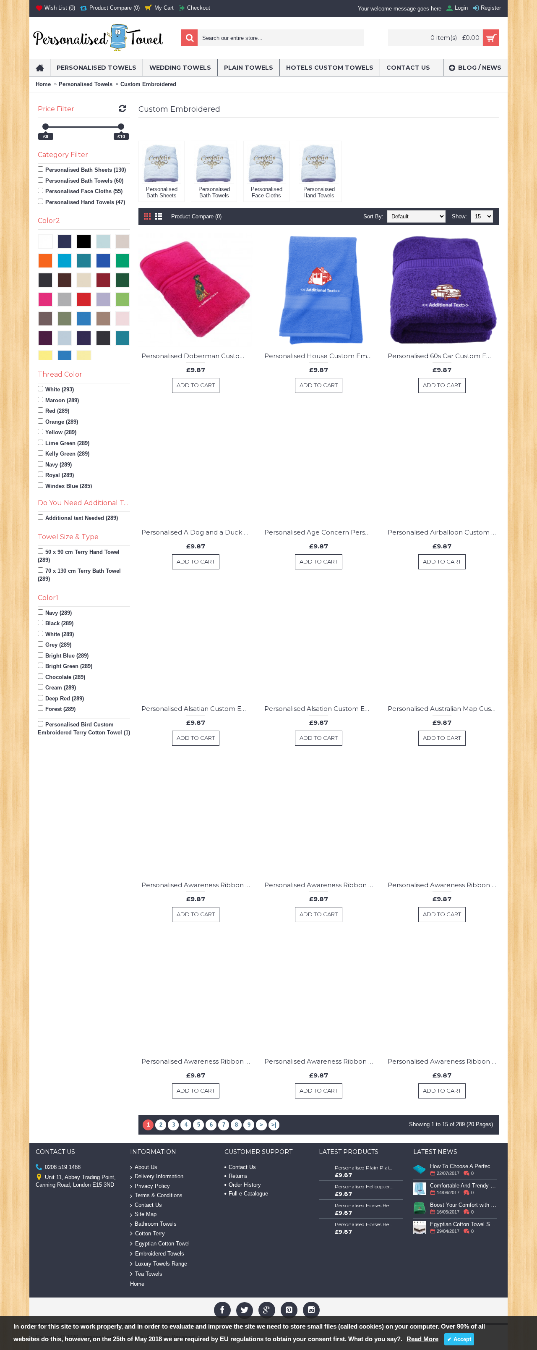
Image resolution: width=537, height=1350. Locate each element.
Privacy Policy (152, 1186)
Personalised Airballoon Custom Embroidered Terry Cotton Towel (443, 532)
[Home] (39, 67)
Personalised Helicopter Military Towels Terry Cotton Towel (364, 1186)
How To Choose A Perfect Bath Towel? (463, 1166)
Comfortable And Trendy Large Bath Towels (463, 1185)
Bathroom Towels (156, 1224)
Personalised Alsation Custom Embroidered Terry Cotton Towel (320, 709)
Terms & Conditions (158, 1195)
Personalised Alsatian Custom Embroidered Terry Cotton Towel (197, 709)
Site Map (145, 1214)
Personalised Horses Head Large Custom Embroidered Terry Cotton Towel (364, 1224)
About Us (146, 1167)
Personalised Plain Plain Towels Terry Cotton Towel (364, 1167)
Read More (422, 1338)
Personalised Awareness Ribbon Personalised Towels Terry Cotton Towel (197, 885)
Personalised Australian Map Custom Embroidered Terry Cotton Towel (443, 709)
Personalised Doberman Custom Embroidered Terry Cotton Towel (197, 356)
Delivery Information (159, 1176)
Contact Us (148, 1205)
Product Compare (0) (196, 216)
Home (43, 84)
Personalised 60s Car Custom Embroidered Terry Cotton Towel (443, 356)
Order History (245, 1185)
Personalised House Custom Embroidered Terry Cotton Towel (320, 356)
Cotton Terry (150, 1233)
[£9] (45, 126)
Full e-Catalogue (248, 1193)
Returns (238, 1176)
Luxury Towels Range (161, 1264)
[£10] (121, 126)
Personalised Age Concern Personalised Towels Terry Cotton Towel (320, 532)
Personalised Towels (85, 84)
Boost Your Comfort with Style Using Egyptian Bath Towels (463, 1205)
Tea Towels (148, 1274)
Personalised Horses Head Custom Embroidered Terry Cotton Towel (364, 1205)
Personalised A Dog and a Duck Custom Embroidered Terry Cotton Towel (197, 532)
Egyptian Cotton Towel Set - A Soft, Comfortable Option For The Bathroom (463, 1224)
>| (273, 1125)
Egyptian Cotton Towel (162, 1243)
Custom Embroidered (148, 84)
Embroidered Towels (159, 1253)
